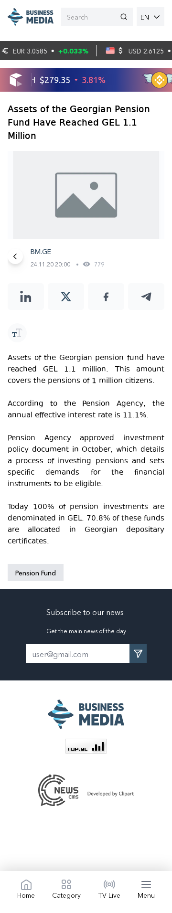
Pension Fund (35, 572)
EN (144, 16)
